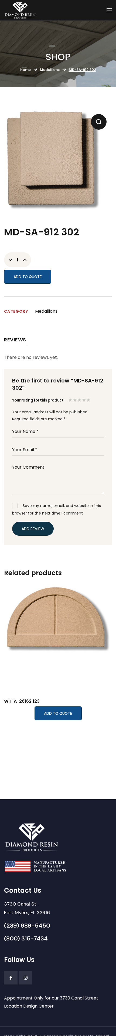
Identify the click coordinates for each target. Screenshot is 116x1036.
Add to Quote (27, 276)
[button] (99, 122)
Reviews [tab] (15, 339)
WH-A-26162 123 (22, 701)
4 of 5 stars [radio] (84, 400)
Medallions (50, 69)
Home (25, 69)
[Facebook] (11, 977)
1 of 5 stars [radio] (71, 400)
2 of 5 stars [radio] (75, 400)
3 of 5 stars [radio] (80, 400)
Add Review (33, 528)
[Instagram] (25, 977)
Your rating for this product (37, 400)
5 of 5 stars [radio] (89, 400)
